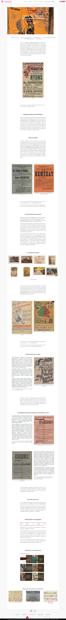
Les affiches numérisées (14, 37)
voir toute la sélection (33, 279)
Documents (30, 1)
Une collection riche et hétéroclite (26, 37)
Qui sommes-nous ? (32, 614)
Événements (41, 1)
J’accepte (57, 619)
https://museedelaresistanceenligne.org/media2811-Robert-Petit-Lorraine (32, 525)
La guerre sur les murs (36, 37)
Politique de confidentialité (46, 616)
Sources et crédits (39, 38)
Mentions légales (40, 614)
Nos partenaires (24, 614)
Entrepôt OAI (17, 614)
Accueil (26, 1)
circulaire (32, 291)
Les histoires (36, 1)
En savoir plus (52, 619)
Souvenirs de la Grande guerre (25, 553)
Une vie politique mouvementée (29, 38)
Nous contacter (48, 614)
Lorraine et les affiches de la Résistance (49, 37)
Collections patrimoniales (48, 1)
